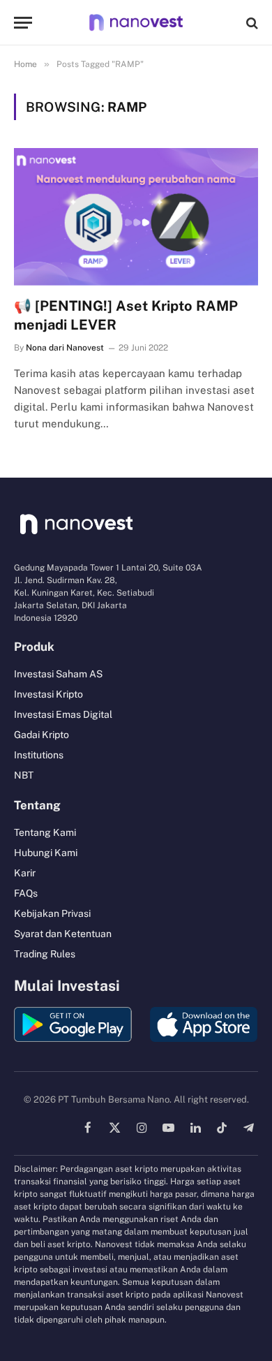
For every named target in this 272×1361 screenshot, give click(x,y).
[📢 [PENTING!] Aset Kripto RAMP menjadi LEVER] (136, 217)
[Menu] (23, 22)
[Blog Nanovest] (135, 22)
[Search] (250, 22)
